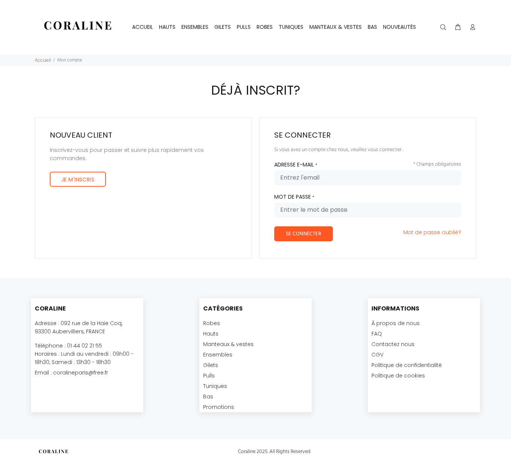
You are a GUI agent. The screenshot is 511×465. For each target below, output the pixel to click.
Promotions (218, 407)
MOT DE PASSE (294, 197)
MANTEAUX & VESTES (335, 27)
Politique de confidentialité (406, 365)
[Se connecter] (471, 27)
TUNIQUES (291, 27)
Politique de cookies (398, 375)
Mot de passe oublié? (432, 232)
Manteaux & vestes (228, 344)
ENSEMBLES (194, 27)
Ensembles (217, 354)
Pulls (209, 375)
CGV (377, 354)
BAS (372, 27)
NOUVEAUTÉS (399, 27)
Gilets (210, 365)
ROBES (265, 27)
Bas (208, 396)
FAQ (376, 333)
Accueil (142, 27)
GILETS (222, 27)
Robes (211, 323)
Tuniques (215, 386)
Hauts (210, 333)
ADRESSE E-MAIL (295, 164)
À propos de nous (395, 323)
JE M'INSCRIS (77, 179)
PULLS (244, 27)
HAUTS (167, 27)
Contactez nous (392, 344)
